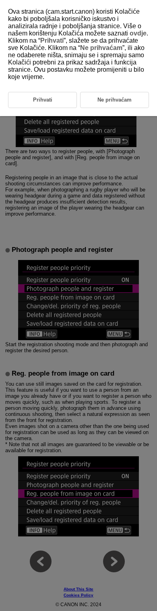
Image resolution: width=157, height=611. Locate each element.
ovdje (138, 33)
